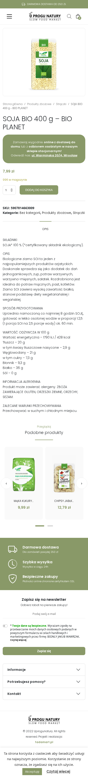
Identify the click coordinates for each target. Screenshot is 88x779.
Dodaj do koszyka (39, 190)
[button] (40, 526)
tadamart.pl (44, 742)
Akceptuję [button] (32, 771)
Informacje (16, 669)
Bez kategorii (30, 212)
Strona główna (13, 104)
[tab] (45, 227)
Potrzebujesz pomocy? (26, 681)
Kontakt (14, 693)
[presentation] (6, 483)
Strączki (61, 104)
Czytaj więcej (58, 771)
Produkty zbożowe (39, 104)
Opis (45, 229)
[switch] (5, 625)
